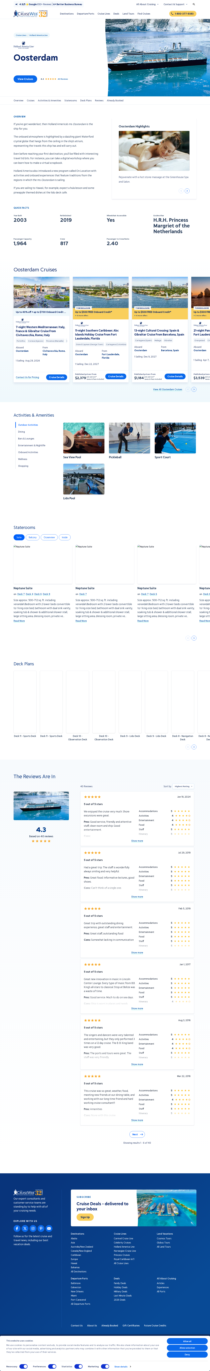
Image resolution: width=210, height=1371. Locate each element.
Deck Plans (86, 100)
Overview (18, 100)
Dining (21, 431)
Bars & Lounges (26, 438)
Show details (120, 1366)
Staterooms (70, 100)
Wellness (22, 459)
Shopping (23, 465)
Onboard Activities (28, 452)
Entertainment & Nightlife (31, 445)
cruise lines (21, 35)
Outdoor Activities (28, 424)
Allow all (187, 1341)
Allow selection (187, 1347)
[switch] (52, 1366)
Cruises (30, 100)
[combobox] (183, 786)
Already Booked (115, 100)
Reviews (99, 100)
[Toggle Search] (193, 4)
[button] (83, 441)
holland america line (38, 35)
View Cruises (25, 79)
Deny (187, 1354)
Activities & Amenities (49, 100)
